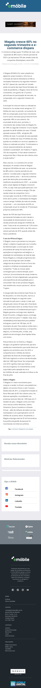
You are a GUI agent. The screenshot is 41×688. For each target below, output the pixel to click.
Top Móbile (8, 649)
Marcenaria (8, 632)
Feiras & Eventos (9, 636)
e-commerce (14, 429)
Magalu (31, 429)
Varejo (7, 634)
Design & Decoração (10, 630)
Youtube (18, 507)
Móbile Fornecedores (11, 645)
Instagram (19, 495)
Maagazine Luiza (23, 429)
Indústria (7, 628)
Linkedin (18, 501)
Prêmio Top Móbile (10, 601)
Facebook (19, 489)
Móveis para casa (10, 651)
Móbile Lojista (9, 647)
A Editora (7, 599)
